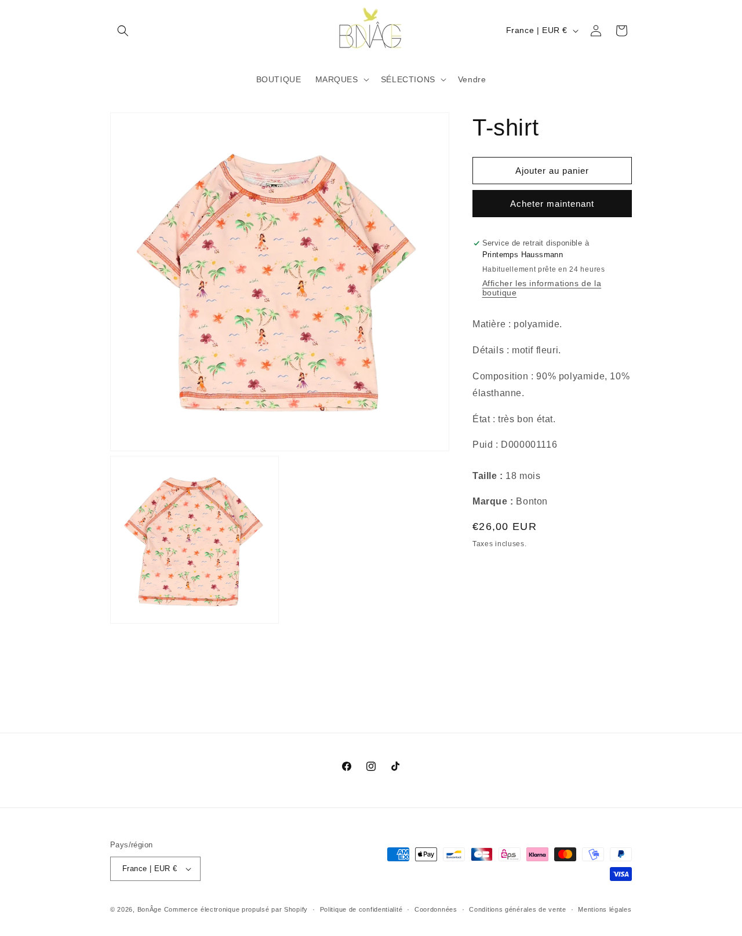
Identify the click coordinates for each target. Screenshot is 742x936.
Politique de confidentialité (361, 909)
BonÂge (149, 909)
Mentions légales (604, 909)
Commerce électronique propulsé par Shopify (236, 909)
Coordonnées (435, 909)
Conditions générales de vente (517, 909)
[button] (123, 30)
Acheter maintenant (552, 204)
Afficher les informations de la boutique (542, 288)
